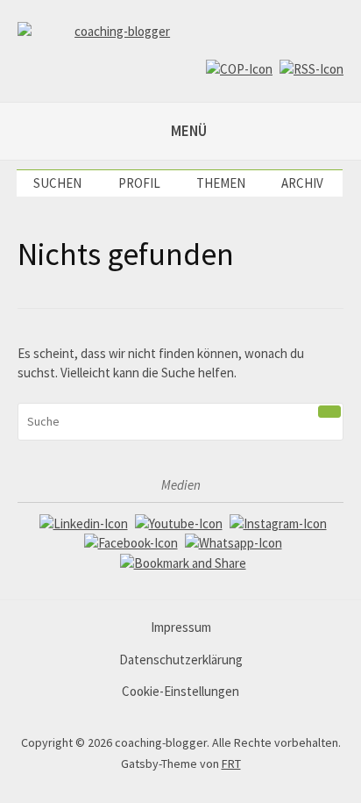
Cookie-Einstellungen (180, 691)
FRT (231, 763)
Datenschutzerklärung (181, 659)
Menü (189, 130)
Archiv (302, 183)
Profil (139, 183)
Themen (220, 183)
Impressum (181, 627)
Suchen (57, 183)
